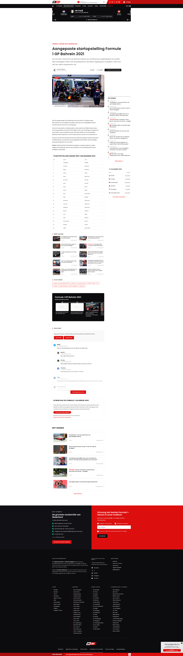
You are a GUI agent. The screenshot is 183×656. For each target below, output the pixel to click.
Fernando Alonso (77, 600)
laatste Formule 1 (59, 561)
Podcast (90, 6)
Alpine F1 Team (57, 598)
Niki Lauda (115, 612)
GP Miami (95, 596)
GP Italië (95, 614)
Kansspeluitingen (121, 649)
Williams (56, 608)
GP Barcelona (96, 602)
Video (96, 6)
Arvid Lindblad (76, 616)
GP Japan (95, 594)
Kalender (78, 6)
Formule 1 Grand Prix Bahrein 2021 (64, 44)
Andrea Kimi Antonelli (78, 602)
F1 (98, 283)
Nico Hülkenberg (77, 622)
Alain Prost (115, 592)
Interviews (103, 6)
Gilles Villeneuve (117, 600)
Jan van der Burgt (61, 69)
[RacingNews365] (56, 2)
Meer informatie (92, 19)
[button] (64, 13)
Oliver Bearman (77, 629)
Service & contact (117, 563)
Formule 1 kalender (62, 570)
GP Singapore (96, 620)
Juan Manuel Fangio (118, 618)
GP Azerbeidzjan (97, 618)
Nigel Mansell (116, 614)
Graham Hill (115, 622)
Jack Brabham (116, 627)
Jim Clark (115, 610)
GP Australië (96, 589)
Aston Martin (57, 602)
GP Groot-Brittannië (98, 606)
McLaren (56, 592)
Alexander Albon (77, 624)
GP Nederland (96, 612)
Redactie (115, 561)
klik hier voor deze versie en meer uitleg (62, 417)
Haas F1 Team (57, 604)
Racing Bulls (57, 606)
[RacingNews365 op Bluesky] (117, 2)
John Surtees (116, 629)
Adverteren (115, 565)
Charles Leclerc (70, 128)
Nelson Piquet (116, 624)
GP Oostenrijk (96, 604)
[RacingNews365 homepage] (53, 6)
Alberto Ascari (116, 596)
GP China (95, 592)
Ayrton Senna (116, 598)
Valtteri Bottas (76, 614)
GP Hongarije (96, 610)
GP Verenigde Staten (98, 622)
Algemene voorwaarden (72, 649)
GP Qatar (95, 627)
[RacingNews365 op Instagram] (110, 2)
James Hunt (116, 602)
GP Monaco (96, 600)
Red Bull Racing (63, 286)
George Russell (77, 594)
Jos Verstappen (116, 608)
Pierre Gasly (76, 618)
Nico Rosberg (116, 589)
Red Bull (88, 122)
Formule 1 (73, 283)
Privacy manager (109, 649)
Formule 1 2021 (81, 283)
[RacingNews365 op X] (114, 2)
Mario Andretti (116, 631)
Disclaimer (60, 649)
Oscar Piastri (76, 606)
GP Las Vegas (96, 624)
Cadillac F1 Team (58, 610)
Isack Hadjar (76, 604)
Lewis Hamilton (77, 598)
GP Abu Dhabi (96, 629)
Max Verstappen (68, 6)
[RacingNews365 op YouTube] (119, 2)
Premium (110, 6)
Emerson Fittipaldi (117, 620)
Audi (55, 600)
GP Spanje (95, 616)
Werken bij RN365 (117, 567)
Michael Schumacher (118, 594)
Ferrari (69, 130)
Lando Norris (76, 592)
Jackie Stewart (116, 604)
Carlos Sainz (76, 608)
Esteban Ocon (76, 612)
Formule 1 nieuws (91, 283)
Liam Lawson (76, 627)
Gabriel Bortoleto (77, 633)
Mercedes (82, 286)
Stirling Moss (116, 616)
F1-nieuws (59, 6)
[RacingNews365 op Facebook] (112, 2)
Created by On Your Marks (96, 649)
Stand (84, 6)
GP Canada (96, 598)
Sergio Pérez (76, 610)
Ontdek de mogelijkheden (62, 542)
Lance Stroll (76, 620)
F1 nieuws (55, 286)
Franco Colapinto (77, 631)
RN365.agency (116, 569)
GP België (95, 608)
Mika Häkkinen (116, 606)
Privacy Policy (83, 649)
